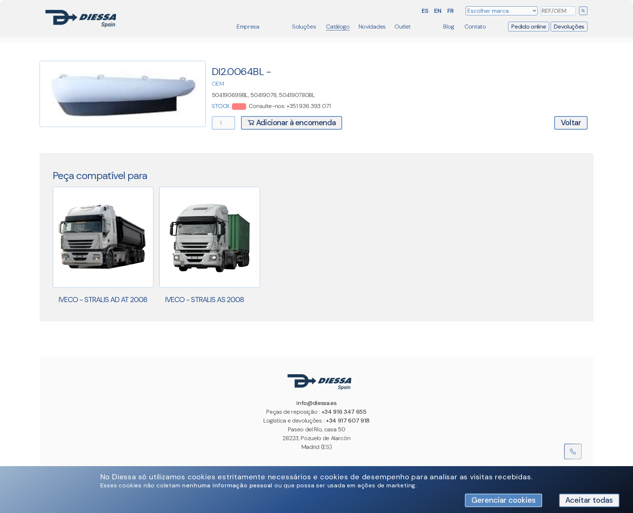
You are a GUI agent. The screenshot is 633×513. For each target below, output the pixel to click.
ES (425, 11)
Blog (448, 26)
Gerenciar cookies (503, 500)
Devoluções (569, 26)
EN (437, 11)
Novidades (372, 26)
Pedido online (528, 26)
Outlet (403, 26)
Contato (475, 26)
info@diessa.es (316, 403)
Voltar (571, 122)
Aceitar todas (589, 500)
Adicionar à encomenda (295, 122)
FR (450, 11)
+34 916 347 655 (344, 412)
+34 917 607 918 (348, 420)
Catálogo (337, 26)
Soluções (304, 26)
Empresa (248, 26)
